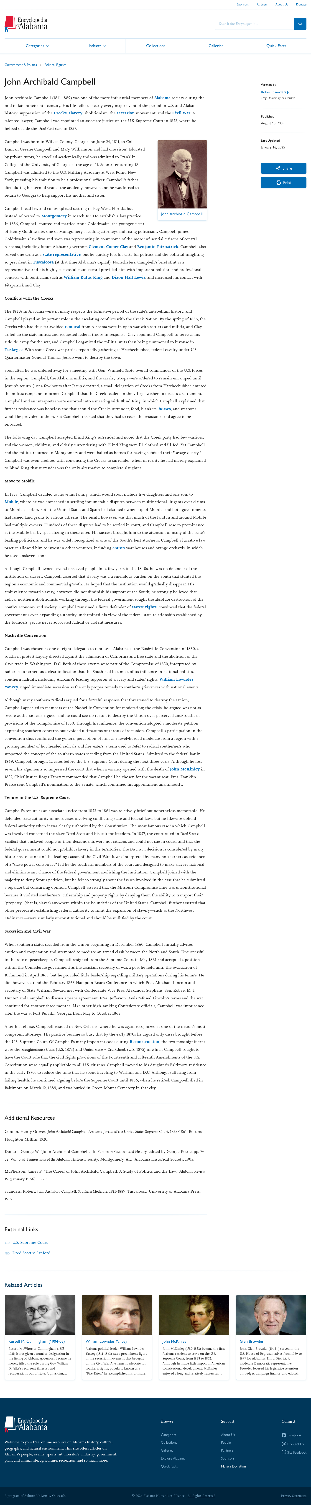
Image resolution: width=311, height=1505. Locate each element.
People (226, 1442)
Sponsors (243, 4)
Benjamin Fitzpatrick (157, 246)
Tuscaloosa (43, 262)
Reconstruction (144, 1041)
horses (164, 408)
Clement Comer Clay (108, 246)
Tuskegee (14, 349)
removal (72, 326)
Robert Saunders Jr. (275, 92)
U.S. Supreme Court (30, 1242)
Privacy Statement (293, 1496)
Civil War (181, 113)
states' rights (144, 607)
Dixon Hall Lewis (128, 277)
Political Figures (55, 64)
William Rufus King (83, 277)
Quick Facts (276, 45)
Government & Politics (21, 64)
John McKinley (185, 769)
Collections (155, 45)
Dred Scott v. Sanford (31, 1253)
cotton (118, 548)
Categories (35, 45)
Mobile (11, 501)
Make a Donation (233, 1466)
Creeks (60, 113)
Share (287, 168)
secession (126, 113)
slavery (75, 113)
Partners (262, 4)
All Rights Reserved (201, 1496)
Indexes (95, 45)
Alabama (162, 97)
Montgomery (54, 216)
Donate (301, 4)
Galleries (216, 45)
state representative (62, 254)
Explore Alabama (173, 1458)
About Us (281, 4)
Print (287, 182)
